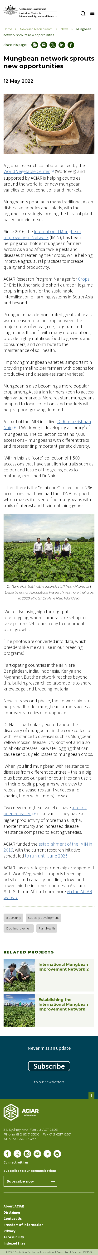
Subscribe (49, 1066)
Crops (83, 279)
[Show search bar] (83, 14)
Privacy (9, 1231)
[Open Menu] (92, 14)
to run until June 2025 (46, 856)
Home (8, 29)
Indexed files (14, 1243)
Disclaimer (12, 1212)
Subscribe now (20, 1181)
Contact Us (13, 1218)
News (64, 29)
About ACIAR (14, 1206)
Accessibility (14, 1237)
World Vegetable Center (27, 171)
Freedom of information (24, 1224)
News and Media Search (36, 29)
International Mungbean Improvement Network (42, 234)
